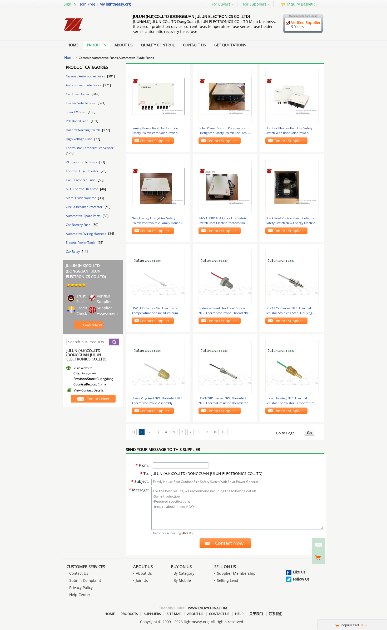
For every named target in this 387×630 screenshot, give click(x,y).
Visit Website (83, 368)
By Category (183, 573)
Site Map (174, 613)
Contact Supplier (154, 140)
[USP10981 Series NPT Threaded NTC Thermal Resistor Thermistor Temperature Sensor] (225, 366)
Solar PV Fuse (76, 112)
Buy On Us (181, 566)
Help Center (79, 594)
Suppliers (152, 613)
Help (239, 613)
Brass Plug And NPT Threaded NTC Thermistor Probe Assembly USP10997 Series (157, 400)
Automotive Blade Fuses (84, 85)
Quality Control (158, 44)
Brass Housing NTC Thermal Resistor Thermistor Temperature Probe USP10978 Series (290, 400)
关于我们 (256, 613)
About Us (124, 44)
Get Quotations (230, 44)
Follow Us (301, 579)
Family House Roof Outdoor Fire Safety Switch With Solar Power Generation (155, 130)
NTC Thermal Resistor (82, 189)
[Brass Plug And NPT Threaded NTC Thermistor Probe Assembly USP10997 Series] (158, 366)
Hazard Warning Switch (83, 130)
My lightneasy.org (115, 4)
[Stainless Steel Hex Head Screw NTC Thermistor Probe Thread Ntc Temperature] (225, 276)
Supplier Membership (236, 573)
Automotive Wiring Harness (86, 233)
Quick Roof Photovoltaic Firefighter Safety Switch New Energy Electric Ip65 (290, 220)
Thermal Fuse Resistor (82, 171)
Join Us (142, 580)
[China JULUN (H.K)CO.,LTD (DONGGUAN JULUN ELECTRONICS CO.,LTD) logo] (92, 32)
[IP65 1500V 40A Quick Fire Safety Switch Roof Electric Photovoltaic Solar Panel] (225, 186)
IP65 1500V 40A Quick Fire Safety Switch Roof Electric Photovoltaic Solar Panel (223, 220)
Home (72, 44)
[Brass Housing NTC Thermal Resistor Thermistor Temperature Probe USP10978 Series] (292, 366)
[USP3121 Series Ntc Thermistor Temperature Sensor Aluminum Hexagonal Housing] (158, 276)
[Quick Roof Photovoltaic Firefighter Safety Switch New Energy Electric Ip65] (292, 186)
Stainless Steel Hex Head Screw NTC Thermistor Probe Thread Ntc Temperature (224, 310)
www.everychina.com (207, 608)
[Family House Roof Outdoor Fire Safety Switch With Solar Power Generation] (158, 96)
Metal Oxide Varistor (81, 198)
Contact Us (194, 44)
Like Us (299, 571)
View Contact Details (89, 390)
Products (96, 44)
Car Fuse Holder (78, 94)
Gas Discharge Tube (81, 180)
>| (224, 432)
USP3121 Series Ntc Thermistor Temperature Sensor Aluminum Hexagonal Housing (155, 310)
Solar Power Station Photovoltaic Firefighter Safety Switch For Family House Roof (224, 130)
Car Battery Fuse (78, 224)
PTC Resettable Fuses (82, 162)
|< (133, 432)
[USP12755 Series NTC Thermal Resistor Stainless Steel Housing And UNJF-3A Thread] (292, 276)
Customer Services (86, 566)
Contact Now (92, 325)
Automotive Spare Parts (83, 216)
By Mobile (182, 580)
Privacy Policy (81, 587)
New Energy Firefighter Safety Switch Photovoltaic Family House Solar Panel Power (156, 220)
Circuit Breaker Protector (84, 207)
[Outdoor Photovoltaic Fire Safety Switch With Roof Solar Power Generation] (292, 96)
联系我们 (275, 613)
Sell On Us (225, 566)
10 (215, 432)
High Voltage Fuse (79, 139)
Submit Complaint (85, 580)
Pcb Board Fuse (77, 121)
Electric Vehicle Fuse (81, 103)
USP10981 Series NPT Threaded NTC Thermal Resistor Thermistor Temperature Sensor (223, 400)
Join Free (87, 4)
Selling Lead (227, 580)
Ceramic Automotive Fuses (86, 76)
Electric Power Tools (81, 242)
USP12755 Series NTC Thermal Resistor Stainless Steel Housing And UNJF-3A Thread (288, 310)
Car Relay (73, 251)
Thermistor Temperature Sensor (89, 148)
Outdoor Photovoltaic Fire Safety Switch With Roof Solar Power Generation (288, 130)
